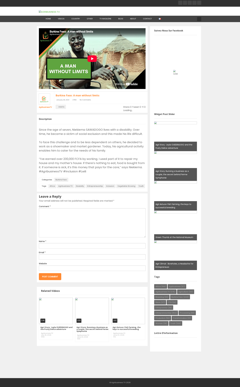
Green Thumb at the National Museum (174, 237)
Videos (61, 18)
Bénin (160, 302)
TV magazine (105, 18)
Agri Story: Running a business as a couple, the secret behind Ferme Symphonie (92, 329)
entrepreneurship (95, 186)
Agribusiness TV (65, 186)
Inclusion (110, 186)
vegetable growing (126, 186)
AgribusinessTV (45, 107)
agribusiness (177, 286)
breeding (162, 297)
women (161, 323)
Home (48, 18)
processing (187, 313)
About (133, 18)
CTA (172, 302)
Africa (52, 186)
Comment (45, 206)
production (163, 318)
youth (141, 186)
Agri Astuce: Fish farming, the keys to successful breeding (127, 328)
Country (75, 18)
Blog (120, 18)
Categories (47, 179)
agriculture (185, 291)
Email (42, 252)
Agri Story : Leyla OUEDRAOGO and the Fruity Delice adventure (56, 328)
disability (80, 186)
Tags (44, 186)
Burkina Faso (61, 179)
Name (42, 241)
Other (90, 18)
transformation (182, 318)
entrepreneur (164, 307)
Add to (61, 107)
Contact (147, 18)
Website (43, 263)
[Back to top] (231, 380)
